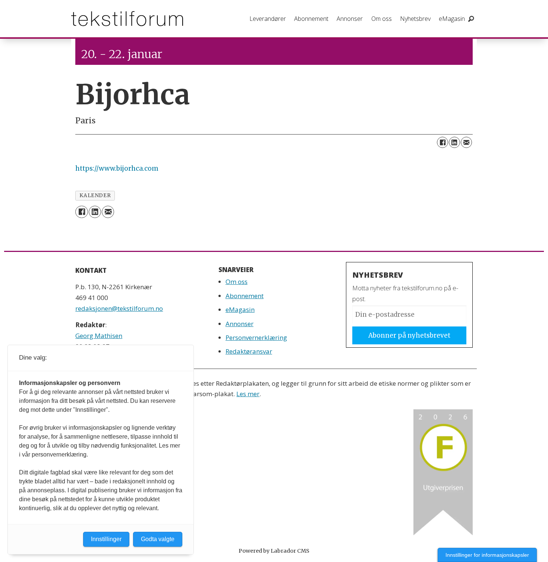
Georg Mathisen (98, 335)
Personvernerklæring (256, 337)
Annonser (350, 19)
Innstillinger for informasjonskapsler (487, 555)
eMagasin (452, 19)
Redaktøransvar (249, 351)
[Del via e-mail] (466, 142)
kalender (95, 195)
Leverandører (267, 19)
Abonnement (311, 19)
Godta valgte (157, 539)
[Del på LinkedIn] (454, 142)
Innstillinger (106, 539)
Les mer (247, 393)
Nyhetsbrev (415, 19)
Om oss (381, 19)
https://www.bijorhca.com (116, 168)
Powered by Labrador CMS (274, 550)
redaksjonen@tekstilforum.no (119, 308)
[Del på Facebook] (442, 142)
